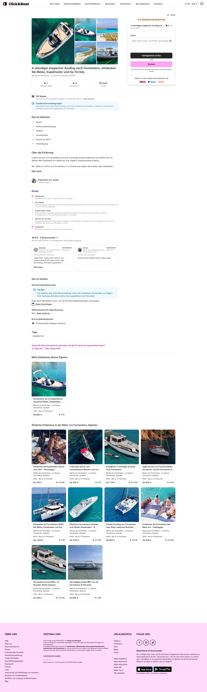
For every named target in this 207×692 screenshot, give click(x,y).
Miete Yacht (118, 670)
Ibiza (116, 647)
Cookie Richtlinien (12, 658)
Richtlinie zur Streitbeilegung (16, 675)
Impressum (9, 664)
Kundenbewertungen (51, 656)
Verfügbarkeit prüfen (151, 55)
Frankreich (118, 644)
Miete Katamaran (120, 664)
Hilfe (6, 641)
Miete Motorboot (120, 661)
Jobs (7, 670)
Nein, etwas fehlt (52, 348)
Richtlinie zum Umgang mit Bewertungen (21, 678)
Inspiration (158, 4)
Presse (7, 649)
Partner (8, 667)
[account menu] (202, 4)
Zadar (116, 652)
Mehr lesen (37, 171)
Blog (6, 681)
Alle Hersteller (119, 673)
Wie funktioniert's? (12, 647)
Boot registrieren (143, 4)
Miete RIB (117, 667)
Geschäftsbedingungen (14, 661)
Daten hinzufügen (43, 304)
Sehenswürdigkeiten (72, 4)
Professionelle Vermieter (14, 652)
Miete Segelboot (120, 659)
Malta (116, 649)
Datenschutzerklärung (13, 655)
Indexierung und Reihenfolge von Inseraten (21, 672)
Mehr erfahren (43, 313)
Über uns (8, 644)
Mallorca (117, 641)
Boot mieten (55, 4)
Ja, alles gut (37, 348)
